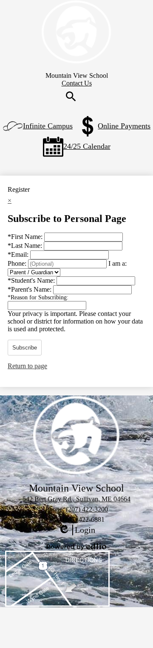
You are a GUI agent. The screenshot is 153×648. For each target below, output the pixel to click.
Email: (19, 254)
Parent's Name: (30, 289)
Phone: (18, 263)
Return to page (27, 365)
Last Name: (26, 245)
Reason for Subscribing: (38, 297)
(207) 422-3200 (87, 509)
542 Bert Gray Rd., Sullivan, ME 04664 (76, 499)
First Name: (26, 236)
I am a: (117, 263)
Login (76, 530)
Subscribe (24, 347)
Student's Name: (32, 280)
